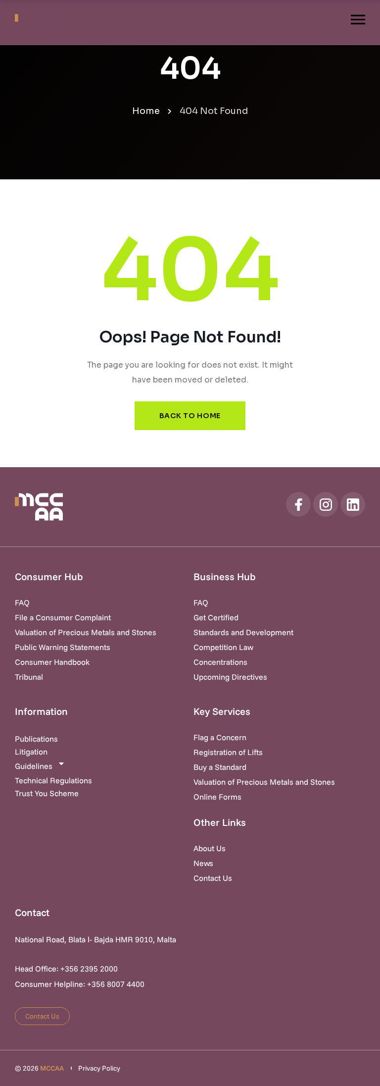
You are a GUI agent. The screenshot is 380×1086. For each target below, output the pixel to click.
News (203, 863)
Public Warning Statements (62, 647)
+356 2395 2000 (89, 969)
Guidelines (33, 766)
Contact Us (212, 878)
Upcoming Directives (230, 677)
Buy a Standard (219, 767)
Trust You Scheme (47, 793)
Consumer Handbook (52, 662)
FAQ (22, 602)
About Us (209, 848)
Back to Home (190, 415)
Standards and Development (243, 632)
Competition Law (223, 647)
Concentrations (220, 662)
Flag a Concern (219, 737)
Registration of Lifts (228, 752)
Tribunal (29, 677)
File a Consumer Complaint (63, 617)
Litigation (31, 752)
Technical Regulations (53, 780)
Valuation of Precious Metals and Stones (85, 632)
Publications (36, 739)
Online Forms (217, 797)
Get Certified (215, 617)
